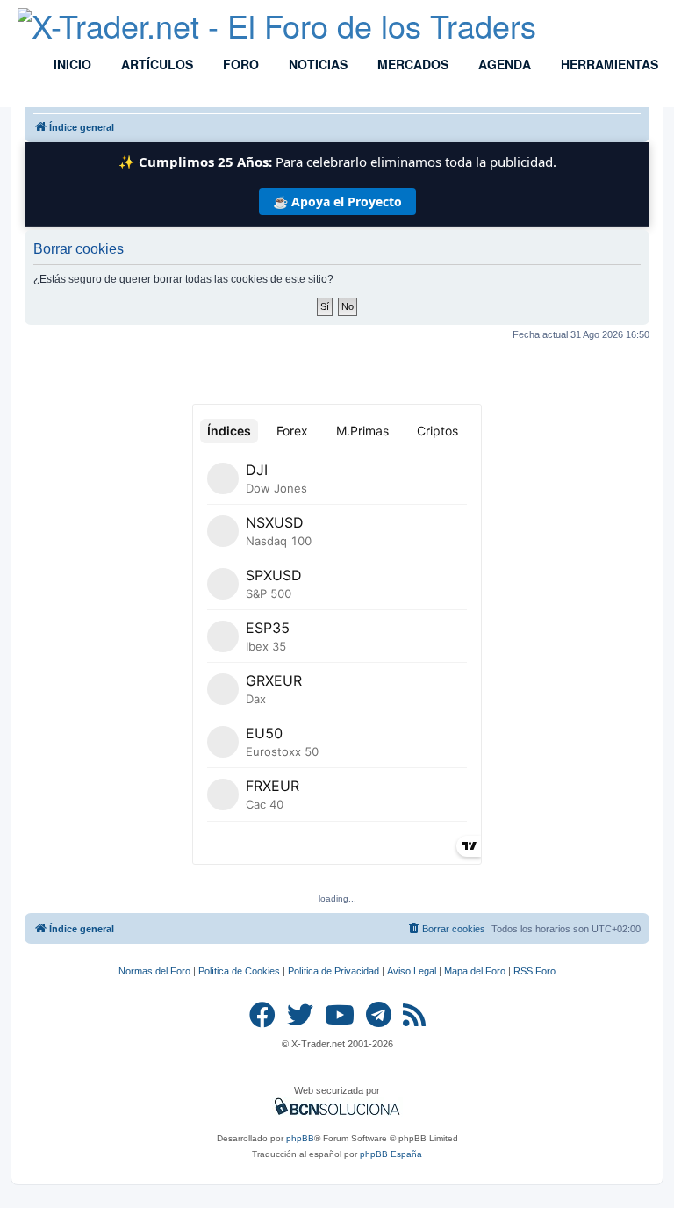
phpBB (300, 1138)
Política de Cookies (239, 971)
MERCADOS (411, 64)
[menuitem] (445, 928)
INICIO (70, 64)
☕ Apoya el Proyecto (337, 201)
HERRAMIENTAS (607, 64)
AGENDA (503, 64)
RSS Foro (534, 971)
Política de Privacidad (333, 971)
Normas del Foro (154, 971)
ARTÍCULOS (155, 64)
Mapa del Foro (475, 971)
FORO (239, 64)
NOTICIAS (316, 64)
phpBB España (391, 1154)
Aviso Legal (411, 971)
